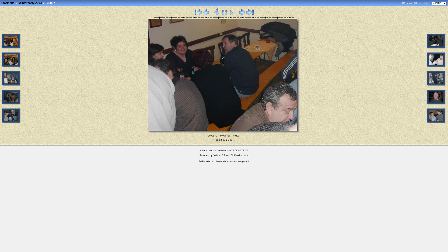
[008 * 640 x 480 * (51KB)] (436, 47)
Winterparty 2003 (30, 3)
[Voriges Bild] (206, 14)
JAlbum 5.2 (219, 155)
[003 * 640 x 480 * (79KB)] (11, 66)
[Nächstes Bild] (242, 14)
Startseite (7, 3)
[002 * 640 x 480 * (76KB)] (11, 47)
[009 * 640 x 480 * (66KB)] (436, 66)
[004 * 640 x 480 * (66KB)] (11, 85)
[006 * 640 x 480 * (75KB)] (11, 122)
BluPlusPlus (237, 155)
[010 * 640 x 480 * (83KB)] (436, 85)
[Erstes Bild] (198, 14)
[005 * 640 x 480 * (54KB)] (11, 103)
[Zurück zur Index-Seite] (224, 14)
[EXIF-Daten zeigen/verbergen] (217, 14)
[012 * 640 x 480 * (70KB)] (436, 122)
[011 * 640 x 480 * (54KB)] (436, 103)
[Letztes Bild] (250, 14)
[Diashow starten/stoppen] (231, 14)
